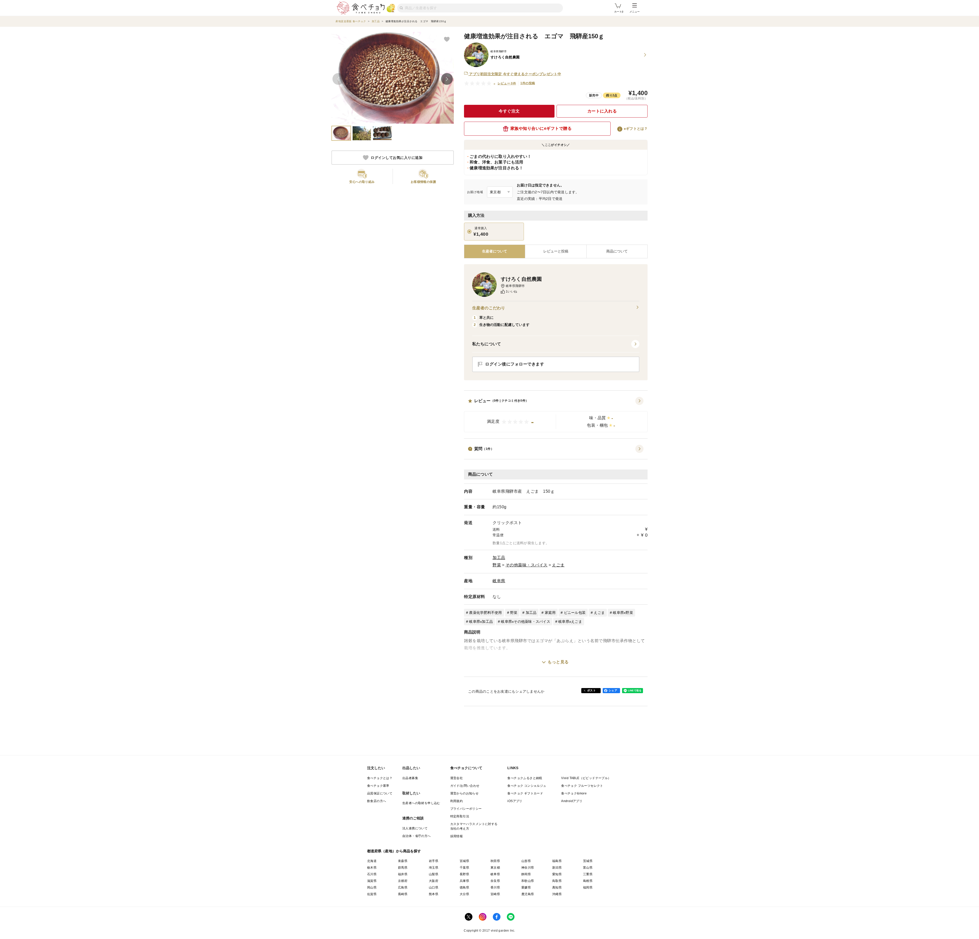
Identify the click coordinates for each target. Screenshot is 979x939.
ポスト (591, 690)
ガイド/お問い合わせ (465, 786)
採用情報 (456, 836)
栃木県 (372, 867)
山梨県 (433, 874)
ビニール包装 (575, 613)
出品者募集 (410, 778)
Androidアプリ (571, 801)
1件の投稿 (527, 83)
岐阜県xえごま (570, 621)
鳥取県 (557, 881)
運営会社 (456, 778)
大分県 (464, 894)
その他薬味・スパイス (527, 565)
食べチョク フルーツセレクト (582, 786)
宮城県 (464, 861)
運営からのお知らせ (464, 793)
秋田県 (495, 861)
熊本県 (433, 894)
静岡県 (526, 874)
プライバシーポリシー (466, 808)
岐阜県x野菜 (623, 613)
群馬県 (402, 867)
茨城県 (587, 861)
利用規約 (456, 801)
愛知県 (557, 874)
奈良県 (495, 881)
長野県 (464, 874)
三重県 (587, 874)
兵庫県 (464, 881)
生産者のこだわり (488, 308)
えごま (558, 565)
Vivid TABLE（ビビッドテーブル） (586, 778)
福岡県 (587, 887)
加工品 (499, 557)
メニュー (634, 11)
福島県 (557, 861)
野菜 (497, 565)
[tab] (555, 251)
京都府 (402, 881)
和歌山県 (527, 881)
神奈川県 (527, 867)
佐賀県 (372, 894)
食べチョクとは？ (379, 778)
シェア (613, 690)
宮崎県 (495, 894)
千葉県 (464, 867)
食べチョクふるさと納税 (524, 778)
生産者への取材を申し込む (421, 803)
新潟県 (557, 867)
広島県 (402, 887)
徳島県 (464, 887)
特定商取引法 (459, 816)
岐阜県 (499, 581)
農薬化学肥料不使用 (485, 613)
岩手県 (433, 861)
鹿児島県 (527, 894)
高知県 (557, 887)
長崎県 (402, 894)
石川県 (372, 874)
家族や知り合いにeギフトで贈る (541, 128)
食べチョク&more (574, 793)
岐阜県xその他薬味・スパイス (525, 621)
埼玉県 (433, 867)
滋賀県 (372, 881)
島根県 (587, 881)
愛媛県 (526, 887)
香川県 (495, 887)
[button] (556, 415)
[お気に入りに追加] (447, 39)
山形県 (526, 861)
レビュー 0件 (507, 83)
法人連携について (415, 828)
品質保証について (379, 793)
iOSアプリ (514, 801)
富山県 (587, 867)
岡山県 (372, 887)
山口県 (433, 887)
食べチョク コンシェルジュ (526, 786)
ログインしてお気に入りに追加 (396, 158)
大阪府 (433, 881)
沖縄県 (557, 894)
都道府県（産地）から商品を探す (394, 851)
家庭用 (550, 613)
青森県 (402, 861)
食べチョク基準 (378, 786)
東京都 (495, 867)
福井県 (402, 874)
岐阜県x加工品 (481, 621)
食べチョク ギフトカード (525, 793)
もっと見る (558, 662)
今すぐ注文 (509, 111)
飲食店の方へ (376, 801)
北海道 (372, 861)
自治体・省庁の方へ (416, 836)
